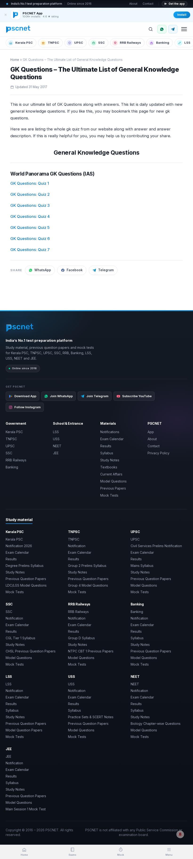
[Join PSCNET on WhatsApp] (161, 29)
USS (56, 439)
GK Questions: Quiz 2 (30, 194)
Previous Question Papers (26, 579)
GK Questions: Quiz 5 (30, 227)
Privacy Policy (158, 453)
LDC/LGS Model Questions (26, 585)
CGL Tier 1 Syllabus (20, 638)
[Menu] (184, 29)
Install (181, 14)
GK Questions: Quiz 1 (29, 183)
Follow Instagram (27, 407)
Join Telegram (97, 396)
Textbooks (108, 467)
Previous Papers (113, 488)
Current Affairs (111, 474)
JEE (56, 453)
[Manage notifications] (180, 834)
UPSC (78, 42)
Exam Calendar (112, 439)
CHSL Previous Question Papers (31, 651)
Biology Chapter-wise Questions (156, 724)
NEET (57, 446)
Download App (25, 396)
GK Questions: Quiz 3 (30, 205)
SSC (101, 42)
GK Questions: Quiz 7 (30, 249)
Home (14, 60)
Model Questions (113, 481)
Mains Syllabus (142, 566)
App (151, 432)
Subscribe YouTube (137, 396)
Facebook (75, 270)
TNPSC (53, 42)
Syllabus (106, 453)
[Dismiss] (5, 15)
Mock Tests (109, 495)
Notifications (109, 432)
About (133, 3)
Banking (162, 42)
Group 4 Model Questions (88, 585)
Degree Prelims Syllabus (25, 566)
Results (105, 446)
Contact (148, 3)
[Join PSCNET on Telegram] (172, 29)
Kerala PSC (24, 42)
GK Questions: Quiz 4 (30, 216)
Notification (76, 546)
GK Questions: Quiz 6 (30, 238)
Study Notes (109, 460)
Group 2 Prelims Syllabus (87, 566)
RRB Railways (130, 42)
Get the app (177, 3)
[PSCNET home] (18, 29)
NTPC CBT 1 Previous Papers (90, 651)
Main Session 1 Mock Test (26, 809)
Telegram (106, 270)
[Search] (150, 29)
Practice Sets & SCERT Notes (90, 717)
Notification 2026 (19, 546)
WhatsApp (42, 270)
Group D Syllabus (81, 638)
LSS (56, 432)
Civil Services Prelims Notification (156, 546)
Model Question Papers (24, 730)
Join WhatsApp (61, 396)
